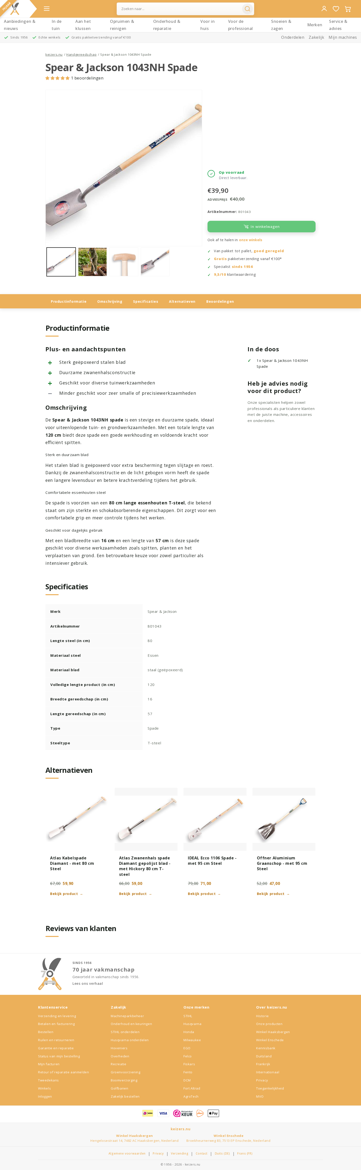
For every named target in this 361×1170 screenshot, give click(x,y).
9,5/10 (220, 274)
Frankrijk (263, 1064)
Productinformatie (68, 301)
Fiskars (189, 1064)
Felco (187, 1056)
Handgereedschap (81, 54)
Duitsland (264, 1056)
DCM (187, 1080)
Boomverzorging (124, 1080)
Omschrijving (109, 301)
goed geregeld (269, 251)
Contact (202, 1154)
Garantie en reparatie (56, 1048)
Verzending (179, 1154)
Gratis (220, 258)
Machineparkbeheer (127, 1016)
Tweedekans (48, 1080)
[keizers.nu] (14, 9)
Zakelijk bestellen (125, 1096)
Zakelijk (316, 37)
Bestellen (45, 1032)
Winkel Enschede (270, 1040)
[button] (58, 78)
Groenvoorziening (125, 1072)
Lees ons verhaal (87, 983)
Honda (188, 1032)
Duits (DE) (222, 1154)
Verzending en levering (57, 1016)
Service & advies (338, 25)
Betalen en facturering (56, 1024)
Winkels (44, 1088)
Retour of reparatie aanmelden (63, 1072)
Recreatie (118, 1064)
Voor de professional (240, 25)
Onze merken (196, 1007)
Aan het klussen (83, 25)
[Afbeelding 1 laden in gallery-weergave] (61, 262)
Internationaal (267, 1072)
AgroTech (191, 1096)
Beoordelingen (220, 301)
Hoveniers (119, 1048)
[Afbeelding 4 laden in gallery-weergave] (155, 262)
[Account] (324, 8)
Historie (262, 1016)
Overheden (120, 1056)
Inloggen (45, 1096)
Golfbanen (119, 1088)
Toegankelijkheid (270, 1088)
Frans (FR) (244, 1154)
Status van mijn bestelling (59, 1056)
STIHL (187, 1016)
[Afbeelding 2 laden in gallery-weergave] (92, 262)
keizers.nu (54, 54)
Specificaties (145, 301)
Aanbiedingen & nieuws (19, 25)
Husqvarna (192, 1024)
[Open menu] (46, 8)
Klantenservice (53, 1007)
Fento (188, 1072)
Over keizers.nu (271, 1007)
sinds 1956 (242, 266)
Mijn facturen (49, 1064)
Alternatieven (182, 301)
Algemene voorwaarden (127, 1154)
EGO (187, 1048)
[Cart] (347, 8)
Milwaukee (192, 1040)
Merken (314, 24)
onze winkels (250, 239)
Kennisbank (266, 1048)
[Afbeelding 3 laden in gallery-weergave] (123, 262)
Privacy (262, 1080)
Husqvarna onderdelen (130, 1040)
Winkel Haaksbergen (273, 1032)
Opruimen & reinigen (122, 25)
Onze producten (269, 1024)
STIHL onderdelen (125, 1032)
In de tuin (57, 25)
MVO (260, 1096)
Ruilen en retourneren (56, 1040)
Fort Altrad (191, 1088)
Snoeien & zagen (281, 25)
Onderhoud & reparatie (166, 25)
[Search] (247, 8)
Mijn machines (343, 37)
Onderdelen (292, 37)
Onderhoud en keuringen (131, 1024)
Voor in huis (207, 25)
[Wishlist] (336, 8)
